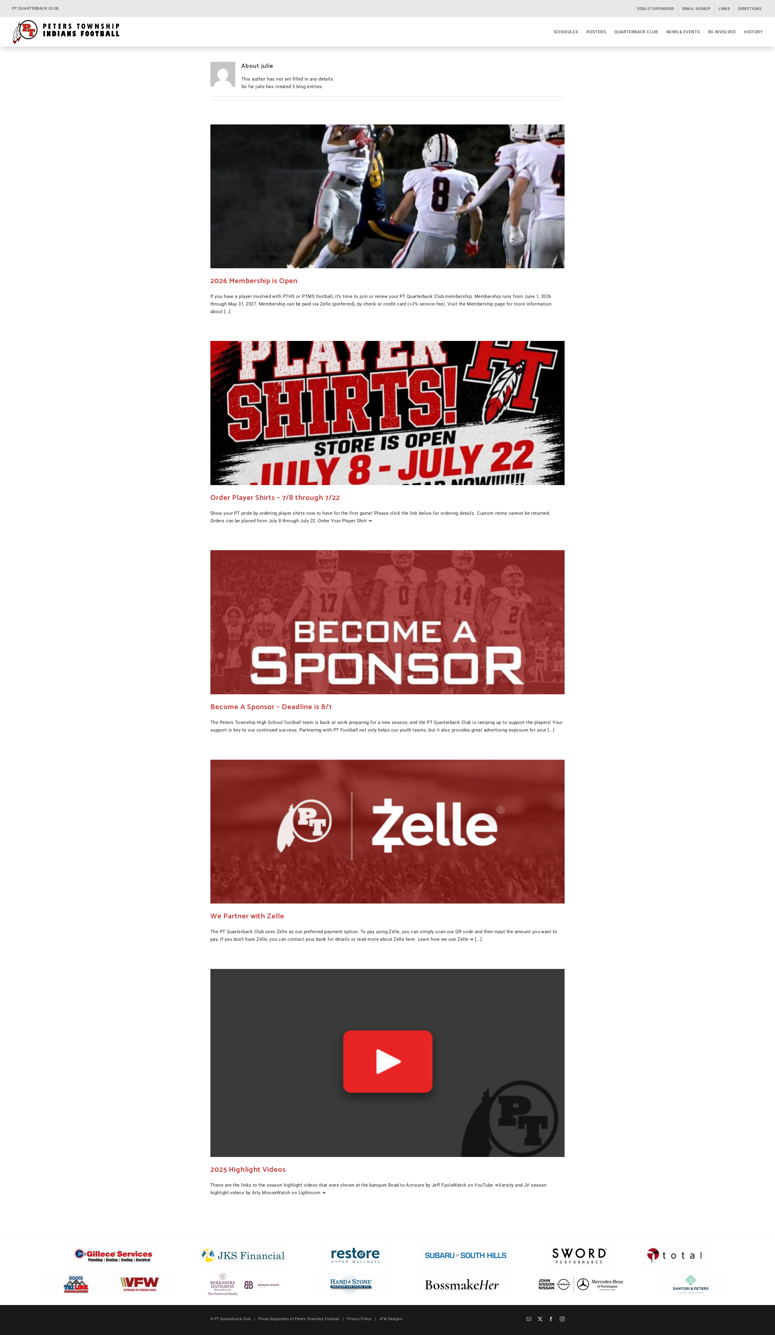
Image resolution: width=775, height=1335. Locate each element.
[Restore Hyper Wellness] (355, 1246)
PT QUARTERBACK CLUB (35, 8)
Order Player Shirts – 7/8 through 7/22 (275, 498)
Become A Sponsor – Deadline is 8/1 (270, 707)
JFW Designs (390, 1319)
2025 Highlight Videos (248, 1170)
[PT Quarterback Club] (66, 21)
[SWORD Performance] (579, 1246)
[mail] (528, 1319)
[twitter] (540, 1319)
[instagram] (562, 1319)
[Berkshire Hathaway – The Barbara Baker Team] (243, 1275)
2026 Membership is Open (254, 281)
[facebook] (551, 1319)
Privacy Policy (359, 1319)
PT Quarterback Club (232, 1319)
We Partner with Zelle (247, 916)
